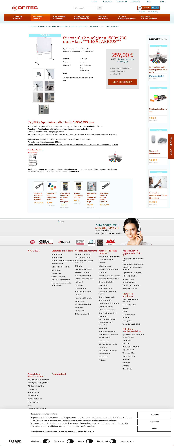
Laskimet (125, 308)
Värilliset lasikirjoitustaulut (83, 275)
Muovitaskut (126, 359)
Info (148, 1)
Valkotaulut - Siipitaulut (82, 272)
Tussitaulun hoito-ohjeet (83, 304)
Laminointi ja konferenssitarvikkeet (62, 260)
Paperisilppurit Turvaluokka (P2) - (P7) (132, 253)
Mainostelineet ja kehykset (108, 252)
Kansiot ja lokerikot (129, 356)
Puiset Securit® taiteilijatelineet (109, 279)
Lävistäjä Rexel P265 (129, 305)
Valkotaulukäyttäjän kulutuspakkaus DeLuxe (159, 69)
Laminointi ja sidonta (62, 251)
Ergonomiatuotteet (128, 350)
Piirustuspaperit (33, 389)
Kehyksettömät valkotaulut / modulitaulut (84, 262)
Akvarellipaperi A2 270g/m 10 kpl (38, 379)
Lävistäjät (126, 318)
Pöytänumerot (103, 316)
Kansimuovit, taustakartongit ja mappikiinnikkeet (61, 284)
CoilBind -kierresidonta (58, 276)
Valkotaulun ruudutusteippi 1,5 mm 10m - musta (158, 195)
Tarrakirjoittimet (127, 321)
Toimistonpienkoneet (103, 17)
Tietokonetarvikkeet (129, 353)
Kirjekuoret (126, 343)
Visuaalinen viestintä (46, 26)
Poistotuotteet (121, 1)
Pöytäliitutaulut (103, 285)
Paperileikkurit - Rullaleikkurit (132, 273)
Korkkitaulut (79, 282)
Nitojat (125, 311)
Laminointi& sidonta (17, 17)
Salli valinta (154, 422)
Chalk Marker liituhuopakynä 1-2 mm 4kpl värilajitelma (65, 197)
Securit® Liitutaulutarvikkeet (108, 313)
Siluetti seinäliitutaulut (106, 282)
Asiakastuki (135, 1)
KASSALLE (155, 7)
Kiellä (154, 429)
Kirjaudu (142, 12)
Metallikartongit (33, 395)
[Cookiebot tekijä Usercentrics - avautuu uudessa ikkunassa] (15, 441)
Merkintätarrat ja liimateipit (131, 346)
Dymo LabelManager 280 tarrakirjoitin (131, 301)
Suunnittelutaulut (80, 288)
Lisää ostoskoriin (122, 82)
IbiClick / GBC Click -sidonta (60, 267)
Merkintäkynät (127, 369)
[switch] (70, 441)
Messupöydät (103, 357)
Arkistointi (126, 366)
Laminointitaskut (56, 257)
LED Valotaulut (103, 341)
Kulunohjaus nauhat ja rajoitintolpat (106, 324)
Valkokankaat (79, 307)
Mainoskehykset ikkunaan (107, 319)
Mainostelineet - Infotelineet (108, 350)
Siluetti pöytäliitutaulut (106, 288)
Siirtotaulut (61, 26)
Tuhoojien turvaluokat (129, 289)
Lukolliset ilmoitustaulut (106, 259)
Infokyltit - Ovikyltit (104, 338)
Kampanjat (107, 1)
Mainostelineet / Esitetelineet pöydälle (108, 293)
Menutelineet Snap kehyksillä (108, 334)
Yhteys (162, 1)
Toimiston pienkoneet (128, 295)
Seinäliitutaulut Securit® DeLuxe (109, 275)
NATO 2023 (34, 251)
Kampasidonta (56, 273)
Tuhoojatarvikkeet (128, 279)
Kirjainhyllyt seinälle (105, 300)
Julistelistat (102, 263)
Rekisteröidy (153, 12)
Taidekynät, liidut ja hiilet (36, 386)
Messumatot (103, 328)
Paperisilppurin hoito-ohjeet (131, 285)
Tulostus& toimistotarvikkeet (127, 17)
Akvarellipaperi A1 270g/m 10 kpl (38, 383)
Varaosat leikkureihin (129, 282)
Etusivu (94, 1)
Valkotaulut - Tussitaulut (82, 254)
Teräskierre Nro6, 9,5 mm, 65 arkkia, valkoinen (104, 197)
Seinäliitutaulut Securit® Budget (109, 269)
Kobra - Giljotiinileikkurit (130, 276)
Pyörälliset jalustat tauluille (83, 269)
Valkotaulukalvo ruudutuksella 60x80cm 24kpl (91, 197)
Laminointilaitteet (56, 254)
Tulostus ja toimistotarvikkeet (132, 330)
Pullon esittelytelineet (106, 307)
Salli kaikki (154, 415)
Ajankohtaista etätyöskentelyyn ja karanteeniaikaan (133, 336)
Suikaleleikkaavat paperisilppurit (133, 264)
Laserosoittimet (80, 311)
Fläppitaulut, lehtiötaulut (83, 257)
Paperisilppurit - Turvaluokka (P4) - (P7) (134, 260)
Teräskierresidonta (57, 264)
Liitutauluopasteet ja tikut (107, 310)
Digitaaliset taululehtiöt (82, 314)
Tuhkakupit (102, 360)
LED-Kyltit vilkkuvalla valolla (108, 344)
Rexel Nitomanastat (129, 314)
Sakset (30, 405)
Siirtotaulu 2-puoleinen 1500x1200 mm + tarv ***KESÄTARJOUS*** (93, 26)
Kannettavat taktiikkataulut (83, 298)
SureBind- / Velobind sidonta (60, 280)
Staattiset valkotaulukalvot (83, 291)
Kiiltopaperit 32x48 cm (35, 399)
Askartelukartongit (33, 392)
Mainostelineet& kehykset (59, 17)
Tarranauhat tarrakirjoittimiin (132, 324)
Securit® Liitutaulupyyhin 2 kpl (78, 195)
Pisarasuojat (79, 285)
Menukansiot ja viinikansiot (107, 331)
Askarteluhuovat (33, 402)
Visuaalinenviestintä (38, 17)
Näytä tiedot (126, 441)
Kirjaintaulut (103, 272)
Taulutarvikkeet (80, 301)
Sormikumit (126, 362)
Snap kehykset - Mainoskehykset (109, 256)
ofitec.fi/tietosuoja (86, 432)
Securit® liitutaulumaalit (106, 297)
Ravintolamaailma (105, 354)
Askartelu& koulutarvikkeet (149, 17)
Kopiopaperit (127, 340)
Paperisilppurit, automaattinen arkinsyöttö (132, 268)
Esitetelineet (103, 347)
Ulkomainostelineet (105, 266)
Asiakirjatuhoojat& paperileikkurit (81, 17)
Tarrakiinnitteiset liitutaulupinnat (109, 303)
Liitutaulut (78, 295)
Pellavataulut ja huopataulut (84, 279)
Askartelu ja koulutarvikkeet (36, 375)
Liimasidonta (55, 270)
